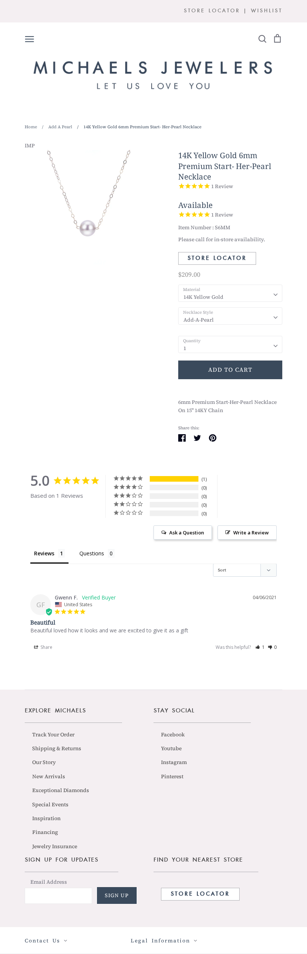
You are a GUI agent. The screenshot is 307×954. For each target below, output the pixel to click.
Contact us (44, 940)
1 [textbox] (184, 348)
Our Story (44, 762)
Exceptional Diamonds (60, 790)
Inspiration (46, 818)
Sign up (117, 895)
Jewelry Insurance (54, 846)
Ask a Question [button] (186, 532)
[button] (260, 647)
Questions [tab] (91, 553)
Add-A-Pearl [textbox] (198, 319)
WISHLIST (266, 11)
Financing (45, 832)
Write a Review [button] (251, 532)
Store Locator (217, 258)
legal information (162, 940)
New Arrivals (48, 776)
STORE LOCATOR (212, 11)
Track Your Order (53, 734)
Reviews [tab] (44, 553)
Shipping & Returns (56, 748)
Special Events (50, 804)
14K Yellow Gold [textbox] (203, 297)
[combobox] (230, 293)
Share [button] (45, 647)
